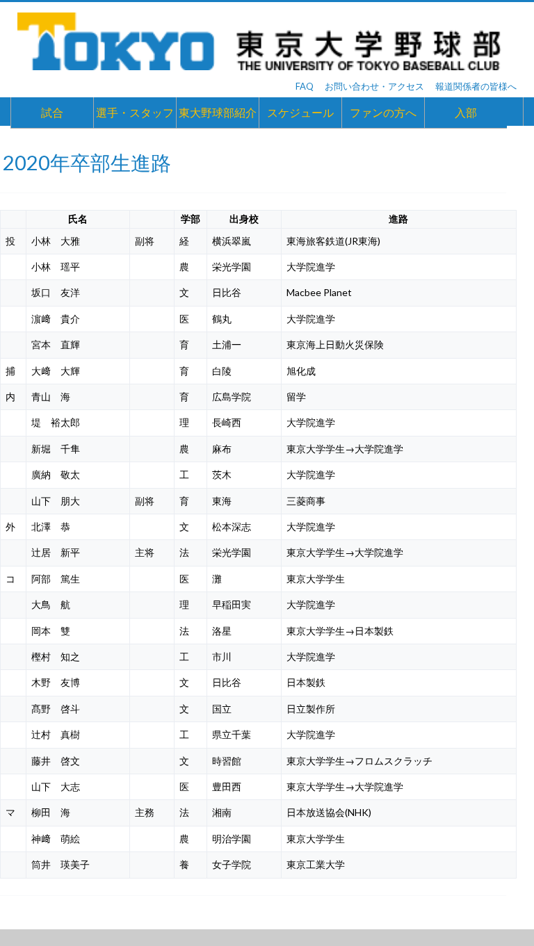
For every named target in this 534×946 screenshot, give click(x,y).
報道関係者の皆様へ (476, 86)
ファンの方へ (383, 112)
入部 (466, 112)
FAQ (305, 86)
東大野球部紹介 (218, 112)
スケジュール (300, 112)
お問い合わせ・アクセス (374, 86)
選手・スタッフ (135, 112)
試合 (52, 112)
